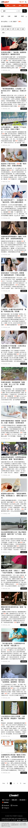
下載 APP (21, 2)
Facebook (6, 805)
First (4, 783)
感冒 (18, 29)
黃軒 (3, 29)
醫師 (8, 29)
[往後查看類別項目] (25, 5)
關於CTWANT (6, 800)
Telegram (6, 808)
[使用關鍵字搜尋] (24, 11)
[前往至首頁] (5, 2)
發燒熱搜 (5, 802)
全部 (2, 16)
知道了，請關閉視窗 (23, 820)
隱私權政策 (4, 825)
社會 (9, 16)
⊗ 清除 (18, 11)
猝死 (13, 29)
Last (24, 783)
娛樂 (16, 16)
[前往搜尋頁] (25, 2)
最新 (8, 5)
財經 (22, 16)
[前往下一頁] (21, 783)
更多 (3, 32)
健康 (23, 29)
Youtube (15, 805)
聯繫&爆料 (14, 800)
